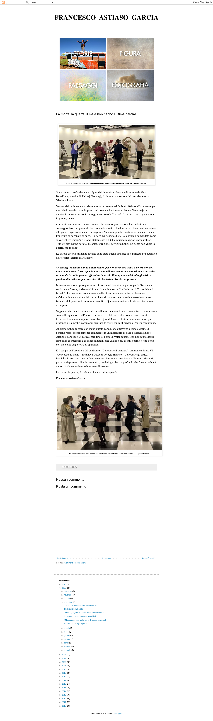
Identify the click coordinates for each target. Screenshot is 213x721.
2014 (64, 691)
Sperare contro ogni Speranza (76, 624)
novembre (68, 595)
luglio (66, 632)
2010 (64, 706)
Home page (106, 558)
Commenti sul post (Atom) (75, 563)
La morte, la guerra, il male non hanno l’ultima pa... (85, 613)
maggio (67, 639)
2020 (64, 669)
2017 (64, 680)
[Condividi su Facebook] (72, 467)
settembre (68, 602)
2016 (64, 684)
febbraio (67, 646)
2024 (64, 655)
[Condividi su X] (69, 467)
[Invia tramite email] (63, 467)
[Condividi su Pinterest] (75, 467)
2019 (64, 673)
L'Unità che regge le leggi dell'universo (80, 605)
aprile (66, 643)
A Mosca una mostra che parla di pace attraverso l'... (85, 620)
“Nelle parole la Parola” (73, 609)
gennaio (67, 650)
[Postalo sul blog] (66, 467)
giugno (67, 635)
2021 (64, 666)
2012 (64, 699)
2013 (64, 695)
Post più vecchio (149, 558)
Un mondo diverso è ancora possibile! (80, 616)
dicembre (68, 591)
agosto (67, 628)
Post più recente (64, 558)
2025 (64, 588)
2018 (64, 677)
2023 (64, 658)
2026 (64, 584)
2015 (64, 688)
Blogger (118, 713)
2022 (64, 662)
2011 (64, 702)
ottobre (67, 598)
